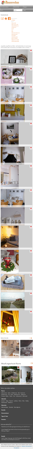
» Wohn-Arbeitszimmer (15, 25)
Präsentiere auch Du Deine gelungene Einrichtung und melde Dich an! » (15, 426)
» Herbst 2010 (13, 35)
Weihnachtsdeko (4, 407)
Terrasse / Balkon (5, 396)
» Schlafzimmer (13, 27)
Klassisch (11, 400)
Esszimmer (22, 392)
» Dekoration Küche (14, 34)
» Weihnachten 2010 (14, 37)
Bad (19, 392)
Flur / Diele (10, 394)
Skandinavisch (4, 402)
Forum (1, 10)
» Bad (12, 31)
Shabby (27, 400)
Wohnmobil (24, 396)
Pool (14, 396)
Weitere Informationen (27, 446)
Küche (9, 392)
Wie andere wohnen (4, 7)
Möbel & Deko (16, 7)
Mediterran (10, 402)
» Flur (12, 30)
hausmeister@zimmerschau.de (13, 439)
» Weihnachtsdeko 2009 (15, 41)
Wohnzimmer (4, 392)
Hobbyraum (23, 394)
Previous (30, 338)
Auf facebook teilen (9, 18)
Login (25, 10)
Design (7, 400)
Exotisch (3, 400)
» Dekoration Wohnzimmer (15, 32)
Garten (11, 396)
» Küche (12, 28)
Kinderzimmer (4, 394)
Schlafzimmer (14, 392)
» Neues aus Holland (14, 38)
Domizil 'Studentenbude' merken (5, 18)
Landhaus (16, 400)
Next (31, 338)
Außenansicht (19, 396)
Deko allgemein (17, 407)
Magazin (25, 7)
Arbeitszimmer (17, 394)
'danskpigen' (13, 20)
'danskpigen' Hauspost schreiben (2, 18)
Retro (23, 400)
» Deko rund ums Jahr (14, 24)
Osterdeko (11, 407)
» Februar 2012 (13, 23)
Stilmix (20, 400)
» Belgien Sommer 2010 (15, 39)
